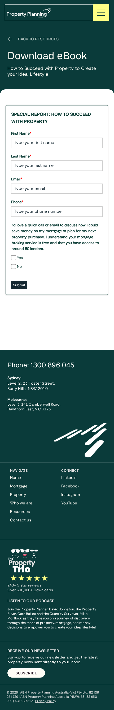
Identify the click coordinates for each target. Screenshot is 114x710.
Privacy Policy (45, 701)
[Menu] (101, 12)
